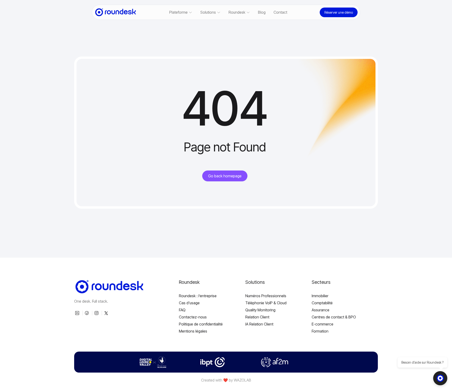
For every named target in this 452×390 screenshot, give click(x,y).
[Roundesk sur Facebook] (87, 313)
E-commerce (322, 324)
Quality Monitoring (260, 310)
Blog (262, 12)
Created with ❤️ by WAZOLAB (226, 380)
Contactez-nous (193, 317)
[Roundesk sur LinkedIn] (77, 313)
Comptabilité (322, 303)
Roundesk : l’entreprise (198, 295)
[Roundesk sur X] (106, 313)
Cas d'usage (189, 303)
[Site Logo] (115, 12)
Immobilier (320, 295)
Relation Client (257, 317)
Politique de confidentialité (201, 324)
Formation (320, 331)
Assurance (320, 310)
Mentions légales (193, 331)
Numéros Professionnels (265, 295)
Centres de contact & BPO (334, 317)
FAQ (182, 310)
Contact (280, 12)
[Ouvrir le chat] (440, 378)
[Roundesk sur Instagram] (97, 313)
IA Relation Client (259, 324)
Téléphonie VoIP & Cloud (266, 303)
